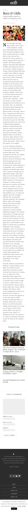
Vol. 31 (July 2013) (9, 20)
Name (7, 416)
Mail (7, 422)
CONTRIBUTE (14, 493)
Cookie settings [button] (21, 506)
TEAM (14, 487)
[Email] (16, 476)
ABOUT (14, 484)
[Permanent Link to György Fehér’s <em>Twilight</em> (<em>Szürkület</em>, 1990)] (14, 369)
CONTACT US (14, 490)
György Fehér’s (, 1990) (13, 372)
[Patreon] (19, 476)
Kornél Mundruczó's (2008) (14, 381)
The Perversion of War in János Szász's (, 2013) (14, 349)
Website (5, 428)
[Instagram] (13, 476)
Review (5, 10)
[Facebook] (10, 476)
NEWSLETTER (14, 496)
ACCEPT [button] (14, 508)
